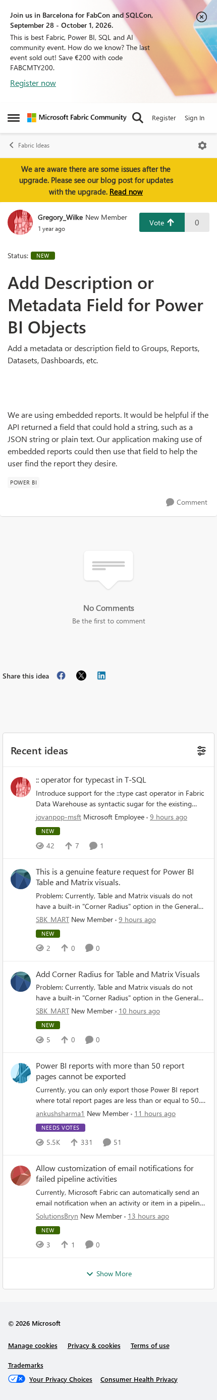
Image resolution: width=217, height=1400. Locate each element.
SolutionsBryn (57, 1216)
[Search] (138, 118)
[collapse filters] (200, 749)
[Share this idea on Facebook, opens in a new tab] (61, 675)
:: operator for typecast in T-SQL (91, 780)
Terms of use (150, 1345)
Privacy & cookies (94, 1345)
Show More (114, 1273)
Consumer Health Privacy (139, 1379)
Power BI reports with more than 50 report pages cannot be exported (110, 1070)
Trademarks (25, 1365)
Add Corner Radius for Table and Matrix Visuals (118, 974)
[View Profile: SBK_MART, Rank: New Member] (21, 879)
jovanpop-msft (58, 817)
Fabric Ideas (33, 145)
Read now (126, 191)
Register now (33, 82)
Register (164, 117)
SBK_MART (52, 919)
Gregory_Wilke (60, 217)
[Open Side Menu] (14, 117)
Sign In (194, 117)
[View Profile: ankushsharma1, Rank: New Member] (21, 1073)
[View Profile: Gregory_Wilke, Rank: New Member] (20, 222)
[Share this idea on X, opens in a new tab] (81, 675)
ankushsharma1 (60, 1113)
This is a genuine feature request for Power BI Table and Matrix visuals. (115, 876)
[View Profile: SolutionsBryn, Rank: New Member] (21, 1176)
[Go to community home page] (77, 117)
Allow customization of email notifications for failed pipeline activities (115, 1173)
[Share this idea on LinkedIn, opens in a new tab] (101, 675)
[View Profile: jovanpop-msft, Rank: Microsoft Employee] (21, 787)
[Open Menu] (202, 145)
